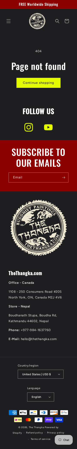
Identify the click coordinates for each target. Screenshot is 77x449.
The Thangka (36, 427)
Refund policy (34, 432)
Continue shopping (38, 83)
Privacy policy (55, 432)
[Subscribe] (63, 177)
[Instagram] (28, 127)
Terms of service (40, 439)
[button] (8, 21)
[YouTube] (48, 127)
